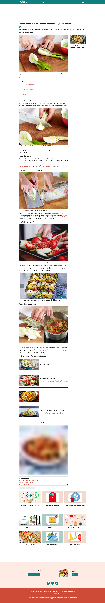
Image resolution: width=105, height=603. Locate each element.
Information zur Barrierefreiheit (61, 591)
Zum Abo (75, 574)
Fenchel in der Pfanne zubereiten (26, 89)
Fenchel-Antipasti (31, 216)
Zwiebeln (64, 347)
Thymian (57, 267)
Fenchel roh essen (23, 87)
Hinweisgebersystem (71, 591)
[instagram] (56, 583)
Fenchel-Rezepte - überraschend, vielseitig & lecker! (28, 480)
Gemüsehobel (65, 216)
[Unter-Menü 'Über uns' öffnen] (52, 2)
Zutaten (20, 488)
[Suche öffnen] (80, 2)
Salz (23, 268)
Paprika (44, 267)
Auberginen (42, 347)
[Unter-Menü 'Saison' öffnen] (36, 2)
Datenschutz (45, 591)
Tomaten (37, 267)
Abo (58, 593)
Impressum (32, 591)
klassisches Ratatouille (25, 347)
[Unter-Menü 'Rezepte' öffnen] (31, 2)
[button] (43, 89)
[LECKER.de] (23, 2)
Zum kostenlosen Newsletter (34, 574)
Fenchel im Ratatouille (24, 94)
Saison (34, 2)
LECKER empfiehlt (42, 2)
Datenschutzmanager (52, 591)
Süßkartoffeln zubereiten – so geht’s (25, 482)
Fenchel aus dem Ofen (24, 92)
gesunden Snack (28, 162)
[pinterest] (52, 583)
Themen (51, 593)
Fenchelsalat (48, 166)
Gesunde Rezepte (31, 488)
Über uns (50, 2)
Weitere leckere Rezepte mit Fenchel (27, 97)
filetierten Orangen (23, 166)
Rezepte (29, 2)
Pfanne (52, 213)
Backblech (65, 267)
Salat (24, 165)
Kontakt (55, 593)
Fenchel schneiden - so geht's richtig (27, 84)
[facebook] (48, 583)
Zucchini (48, 347)
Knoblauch (56, 347)
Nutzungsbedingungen (38, 591)
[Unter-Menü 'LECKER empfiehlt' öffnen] (46, 2)
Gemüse (25, 488)
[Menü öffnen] (85, 2)
